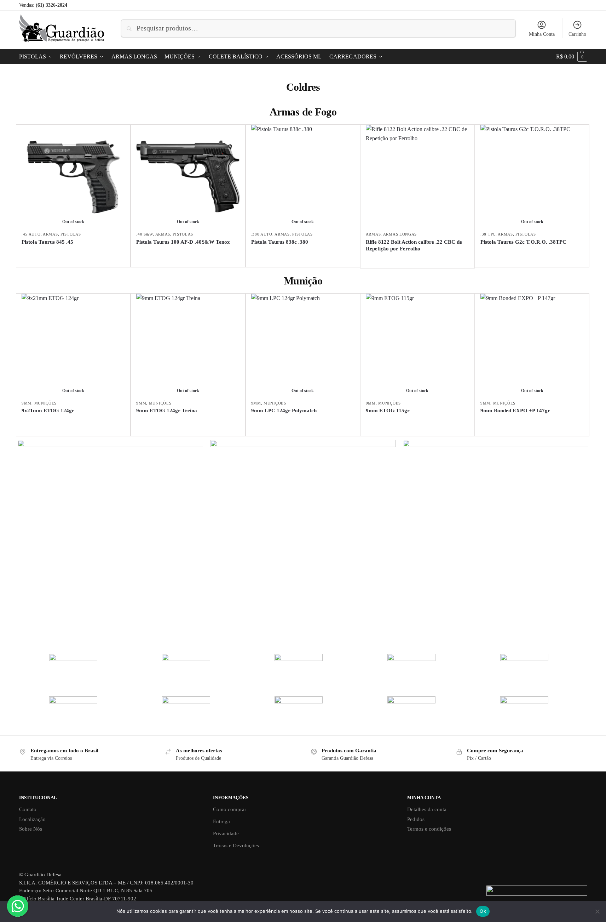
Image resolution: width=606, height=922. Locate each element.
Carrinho (577, 34)
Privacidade (226, 833)
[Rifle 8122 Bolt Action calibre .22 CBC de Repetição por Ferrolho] (417, 176)
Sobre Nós (30, 829)
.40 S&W (144, 234)
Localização (32, 819)
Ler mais (73, 253)
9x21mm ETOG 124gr (48, 410)
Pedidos (416, 819)
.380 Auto (261, 234)
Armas (50, 234)
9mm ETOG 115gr (388, 410)
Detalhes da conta (426, 809)
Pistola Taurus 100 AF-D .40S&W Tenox (183, 242)
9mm (26, 403)
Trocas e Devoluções (236, 845)
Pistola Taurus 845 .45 (47, 242)
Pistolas (70, 234)
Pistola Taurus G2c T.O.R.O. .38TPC (523, 242)
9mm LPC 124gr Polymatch (284, 410)
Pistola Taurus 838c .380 (279, 242)
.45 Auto (31, 234)
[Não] (597, 911)
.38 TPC (488, 234)
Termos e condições (429, 829)
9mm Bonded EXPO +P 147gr (515, 410)
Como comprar (229, 809)
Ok (483, 911)
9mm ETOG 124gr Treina (166, 410)
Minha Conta (542, 34)
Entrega (221, 821)
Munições (45, 403)
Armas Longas (400, 234)
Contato (27, 809)
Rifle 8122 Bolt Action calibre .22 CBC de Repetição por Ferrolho (414, 245)
